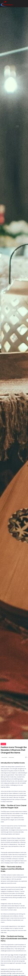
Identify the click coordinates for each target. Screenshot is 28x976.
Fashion (3, 744)
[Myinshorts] (7, 3)
